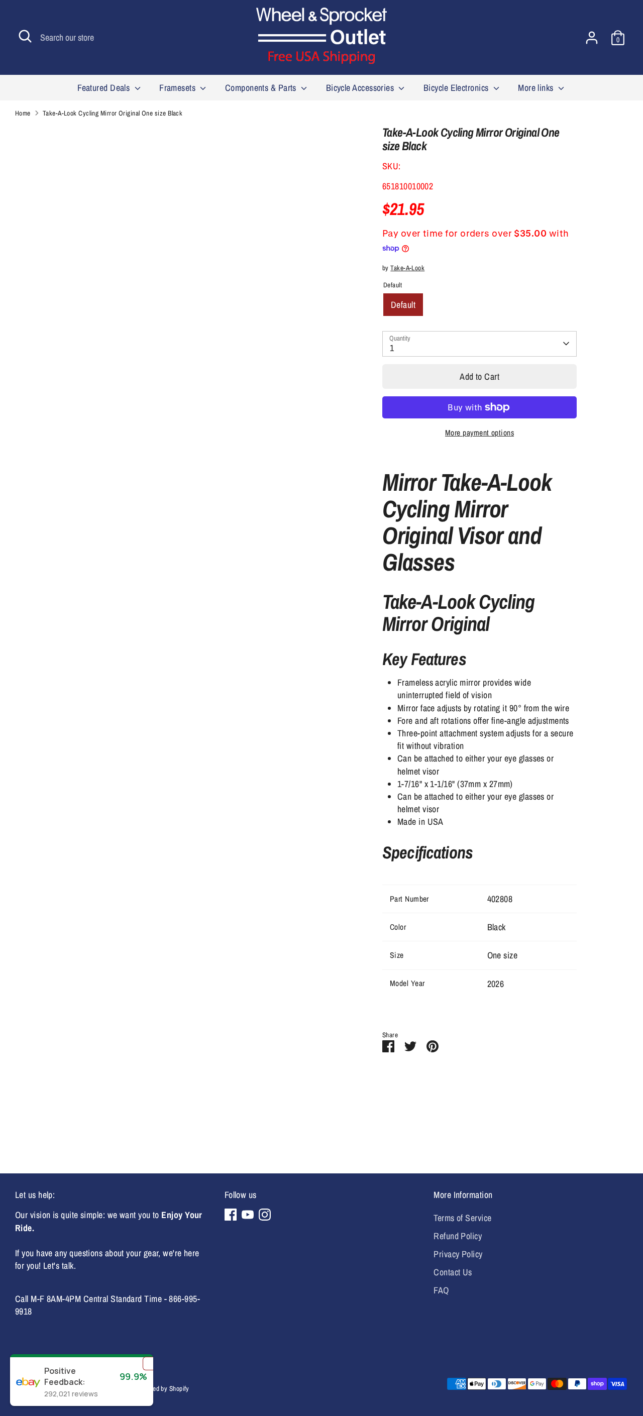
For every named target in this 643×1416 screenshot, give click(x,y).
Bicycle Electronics (457, 87)
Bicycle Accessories (361, 87)
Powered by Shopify (162, 1388)
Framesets (178, 87)
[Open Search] (25, 36)
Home (23, 113)
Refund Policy (458, 1236)
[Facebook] (231, 1215)
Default (403, 304)
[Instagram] (265, 1215)
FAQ (441, 1290)
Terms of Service (462, 1218)
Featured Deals (104, 87)
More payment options (479, 432)
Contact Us (453, 1272)
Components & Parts (262, 87)
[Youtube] (248, 1215)
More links (537, 87)
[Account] (592, 38)
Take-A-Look (407, 267)
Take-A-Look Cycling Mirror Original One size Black (113, 113)
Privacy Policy (458, 1254)
